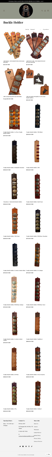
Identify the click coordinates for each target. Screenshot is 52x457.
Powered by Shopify (30, 454)
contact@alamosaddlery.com (26, 436)
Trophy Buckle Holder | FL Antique (34, 270)
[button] (4, 10)
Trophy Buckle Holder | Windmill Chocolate (13, 167)
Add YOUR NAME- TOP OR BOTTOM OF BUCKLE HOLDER (35, 61)
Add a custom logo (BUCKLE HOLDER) (12, 96)
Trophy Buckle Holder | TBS (33, 167)
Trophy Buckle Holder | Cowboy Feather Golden (13, 340)
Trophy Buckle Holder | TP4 (10, 408)
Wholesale (36, 429)
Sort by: (27, 29)
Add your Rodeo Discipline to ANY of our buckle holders (35, 97)
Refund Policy (37, 435)
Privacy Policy (37, 438)
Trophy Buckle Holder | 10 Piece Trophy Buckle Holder (12, 133)
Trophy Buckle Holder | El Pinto (11, 374)
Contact (36, 426)
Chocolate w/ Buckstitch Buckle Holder (12, 201)
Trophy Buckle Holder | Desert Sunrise (35, 374)
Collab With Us (37, 432)
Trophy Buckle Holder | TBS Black (34, 132)
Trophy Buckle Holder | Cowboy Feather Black (14, 270)
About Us (36, 423)
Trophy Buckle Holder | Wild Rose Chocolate (36, 236)
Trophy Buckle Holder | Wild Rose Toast (35, 304)
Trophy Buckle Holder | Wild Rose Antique (13, 304)
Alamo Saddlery (24, 454)
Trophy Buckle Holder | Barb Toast (34, 201)
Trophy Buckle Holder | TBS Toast (11, 236)
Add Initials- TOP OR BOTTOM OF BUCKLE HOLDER (13, 61)
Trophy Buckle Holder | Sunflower (34, 339)
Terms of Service (38, 441)
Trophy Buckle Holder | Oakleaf (33, 408)
